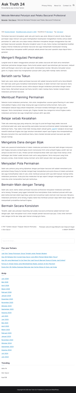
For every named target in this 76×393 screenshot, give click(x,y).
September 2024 (7, 347)
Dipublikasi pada (26, 32)
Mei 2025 (4, 323)
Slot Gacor (49, 32)
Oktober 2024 (6, 343)
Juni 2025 (5, 319)
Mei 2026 (4, 282)
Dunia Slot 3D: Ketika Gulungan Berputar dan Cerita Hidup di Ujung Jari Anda (29, 267)
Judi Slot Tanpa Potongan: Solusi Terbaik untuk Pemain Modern (24, 253)
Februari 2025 (6, 333)
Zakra (47, 389)
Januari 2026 (6, 296)
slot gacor (60, 32)
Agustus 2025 (6, 313)
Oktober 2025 (6, 306)
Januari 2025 (6, 336)
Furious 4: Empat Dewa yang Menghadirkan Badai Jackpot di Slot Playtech (28, 264)
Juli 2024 (4, 353)
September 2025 (7, 309)
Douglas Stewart (10, 32)
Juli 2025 (4, 316)
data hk (4, 368)
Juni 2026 (5, 279)
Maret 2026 (5, 289)
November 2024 (7, 340)
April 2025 (5, 326)
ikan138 (4, 377)
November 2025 (7, 302)
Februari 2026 (6, 292)
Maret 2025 (5, 330)
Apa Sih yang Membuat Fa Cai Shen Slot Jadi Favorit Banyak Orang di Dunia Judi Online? (33, 260)
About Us (57, 5)
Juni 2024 (5, 357)
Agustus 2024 (6, 350)
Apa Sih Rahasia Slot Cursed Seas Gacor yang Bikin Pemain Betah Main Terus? (29, 257)
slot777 (54, 129)
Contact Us (67, 5)
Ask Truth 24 (13, 4)
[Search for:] (38, 241)
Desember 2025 (7, 299)
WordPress (55, 389)
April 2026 (5, 285)
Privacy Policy (47, 5)
